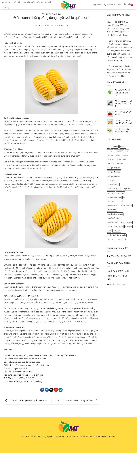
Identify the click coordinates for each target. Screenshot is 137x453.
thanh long (111, 201)
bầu (126, 151)
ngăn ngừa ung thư (114, 189)
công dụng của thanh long (117, 159)
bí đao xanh (119, 151)
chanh (118, 155)
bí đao (110, 151)
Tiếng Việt (127, 4)
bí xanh (122, 147)
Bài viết (48, 2)
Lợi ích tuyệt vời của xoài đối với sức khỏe (124, 121)
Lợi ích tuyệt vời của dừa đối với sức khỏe (22, 362)
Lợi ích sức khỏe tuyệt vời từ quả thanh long (23, 381)
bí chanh (115, 147)
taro (124, 197)
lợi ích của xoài (113, 180)
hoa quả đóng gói (114, 172)
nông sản (111, 193)
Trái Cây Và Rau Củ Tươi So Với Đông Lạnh (22, 378)
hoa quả (120, 163)
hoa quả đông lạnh (114, 176)
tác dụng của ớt (126, 222)
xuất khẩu (116, 231)
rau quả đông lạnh (114, 197)
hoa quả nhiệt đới (114, 168)
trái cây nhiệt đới (126, 206)
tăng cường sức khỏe (115, 227)
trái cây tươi (112, 210)
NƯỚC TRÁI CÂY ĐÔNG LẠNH (117, 278)
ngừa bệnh (128, 189)
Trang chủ (6, 2)
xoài (109, 231)
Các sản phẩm (29, 2)
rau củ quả (120, 193)
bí (108, 147)
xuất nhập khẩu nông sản (117, 235)
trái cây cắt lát (112, 206)
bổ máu (110, 155)
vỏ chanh (128, 227)
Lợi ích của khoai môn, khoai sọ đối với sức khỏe (25, 359)
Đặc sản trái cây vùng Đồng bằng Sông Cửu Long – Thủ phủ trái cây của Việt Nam (40, 355)
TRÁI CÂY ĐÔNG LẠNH (117, 284)
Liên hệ (6, 8)
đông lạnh (111, 239)
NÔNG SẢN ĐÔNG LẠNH (118, 271)
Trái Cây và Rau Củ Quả (51, 14)
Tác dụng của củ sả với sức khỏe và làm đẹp (23, 375)
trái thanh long (113, 222)
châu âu (125, 155)
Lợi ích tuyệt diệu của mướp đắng (18, 372)
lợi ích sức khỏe (113, 185)
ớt (125, 239)
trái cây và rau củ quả (115, 214)
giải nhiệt (111, 163)
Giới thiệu (17, 2)
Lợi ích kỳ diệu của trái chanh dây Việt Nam (75, 400)
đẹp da (119, 239)
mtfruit (64, 25)
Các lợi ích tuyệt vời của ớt (15, 368)
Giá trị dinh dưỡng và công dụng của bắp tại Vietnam (26, 365)
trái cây (120, 201)
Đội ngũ (40, 2)
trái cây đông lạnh (114, 218)
